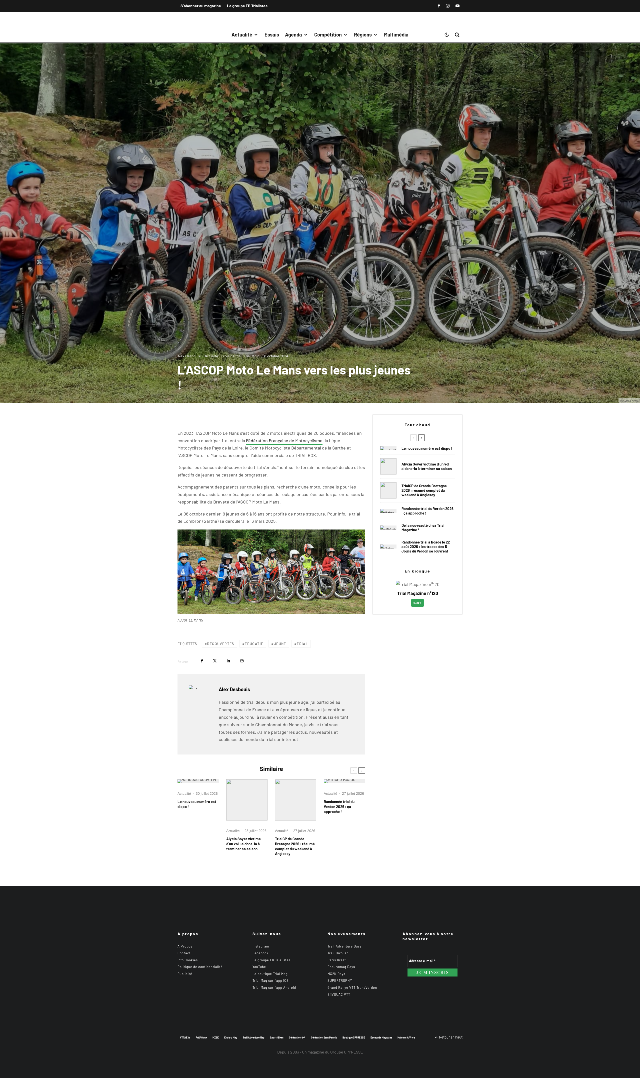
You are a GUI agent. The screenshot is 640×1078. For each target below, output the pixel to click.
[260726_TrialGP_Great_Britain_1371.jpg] (247, 799)
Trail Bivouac (338, 953)
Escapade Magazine (381, 1037)
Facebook (260, 953)
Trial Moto (252, 356)
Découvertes (220, 644)
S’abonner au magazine (200, 5)
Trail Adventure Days (345, 946)
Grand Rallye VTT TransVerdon (352, 988)
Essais (271, 35)
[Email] (242, 661)
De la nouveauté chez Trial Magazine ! (423, 527)
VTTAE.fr (185, 1037)
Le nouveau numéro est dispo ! (197, 804)
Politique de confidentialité (200, 967)
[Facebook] (439, 5)
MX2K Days (336, 974)
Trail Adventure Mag (253, 1037)
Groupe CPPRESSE (346, 1052)
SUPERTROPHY (340, 980)
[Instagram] (447, 5)
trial (302, 644)
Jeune (280, 644)
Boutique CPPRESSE (353, 1037)
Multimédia (396, 35)
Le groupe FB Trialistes (247, 5)
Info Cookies (188, 960)
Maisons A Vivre (406, 1037)
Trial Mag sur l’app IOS (270, 980)
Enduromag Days (341, 967)
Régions (363, 35)
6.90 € (418, 602)
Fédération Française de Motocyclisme (284, 440)
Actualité (242, 35)
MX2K (215, 1037)
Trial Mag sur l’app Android (274, 988)
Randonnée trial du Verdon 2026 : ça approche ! (339, 806)
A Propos (185, 946)
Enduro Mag (230, 1037)
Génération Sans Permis (324, 1037)
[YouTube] (457, 5)
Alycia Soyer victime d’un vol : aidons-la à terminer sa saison (243, 843)
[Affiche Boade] (344, 781)
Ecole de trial (231, 356)
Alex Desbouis (189, 356)
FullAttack (201, 1037)
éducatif (254, 644)
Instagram (260, 946)
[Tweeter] (215, 661)
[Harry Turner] (295, 799)
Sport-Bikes (277, 1037)
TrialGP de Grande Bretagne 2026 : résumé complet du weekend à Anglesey (295, 846)
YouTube (259, 967)
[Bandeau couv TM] (198, 781)
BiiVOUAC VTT (339, 994)
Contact (184, 953)
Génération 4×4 (297, 1037)
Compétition (328, 35)
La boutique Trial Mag (270, 974)
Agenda (293, 35)
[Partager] (202, 661)
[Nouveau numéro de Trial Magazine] (388, 528)
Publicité (185, 974)
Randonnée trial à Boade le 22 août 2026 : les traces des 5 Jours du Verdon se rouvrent (426, 546)
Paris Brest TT (339, 960)
